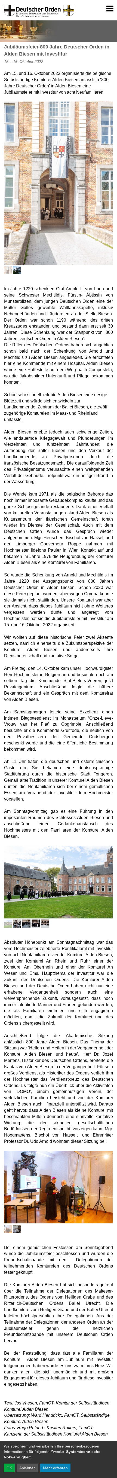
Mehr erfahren (55, 1468)
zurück (103, 1380)
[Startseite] (30, 8)
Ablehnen (27, 1468)
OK (9, 1468)
